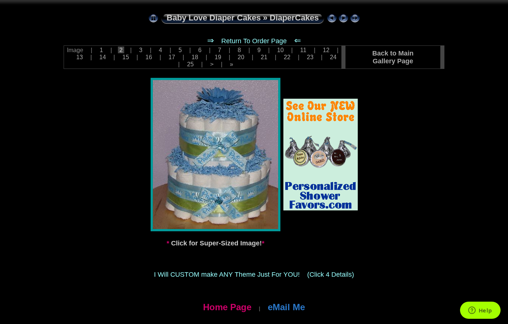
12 (326, 50)
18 (195, 57)
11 (303, 50)
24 (332, 57)
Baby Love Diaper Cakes (214, 17)
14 (102, 57)
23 (310, 57)
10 (280, 50)
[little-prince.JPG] (215, 154)
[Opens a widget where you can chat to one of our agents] (480, 311)
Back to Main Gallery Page (393, 57)
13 (79, 57)
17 (172, 57)
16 (149, 57)
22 (287, 57)
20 (241, 57)
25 (190, 64)
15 (126, 57)
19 (218, 57)
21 (264, 57)
